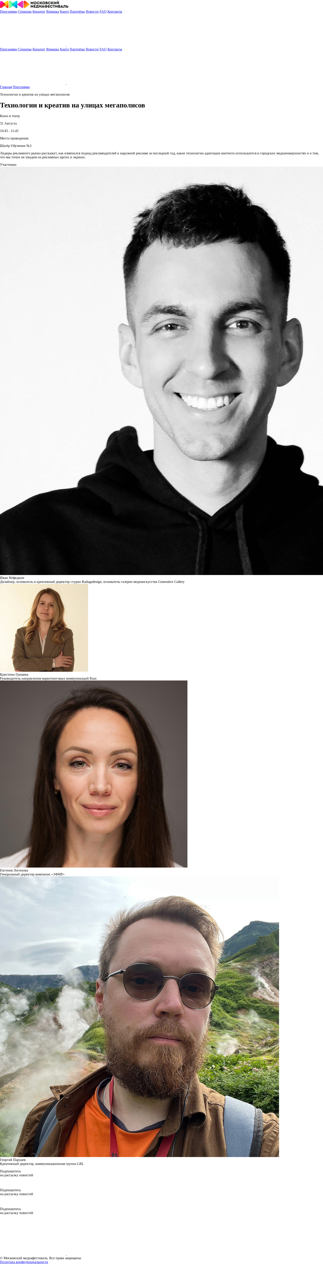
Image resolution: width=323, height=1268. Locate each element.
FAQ (103, 11)
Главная (6, 87)
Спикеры (25, 11)
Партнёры (77, 11)
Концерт (39, 11)
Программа (8, 11)
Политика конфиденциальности (24, 1262)
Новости (92, 11)
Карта (64, 11)
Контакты (114, 11)
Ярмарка (52, 11)
